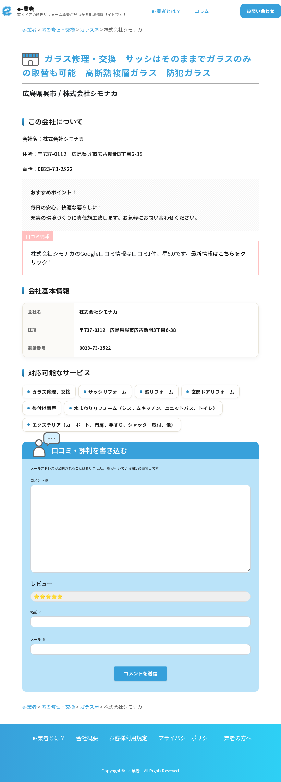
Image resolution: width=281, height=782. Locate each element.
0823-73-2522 (55, 168)
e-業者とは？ (166, 11)
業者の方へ (238, 738)
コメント (39, 480)
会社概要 (87, 738)
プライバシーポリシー (185, 738)
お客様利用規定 (128, 738)
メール (37, 639)
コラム (202, 11)
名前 (35, 611)
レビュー (41, 583)
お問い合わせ (260, 11)
